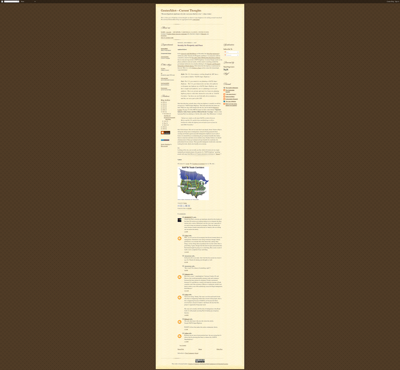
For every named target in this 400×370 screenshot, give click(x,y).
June (165, 121)
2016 (163, 106)
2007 (163, 111)
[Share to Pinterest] (189, 206)
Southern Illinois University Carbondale (177, 34)
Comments (228, 55)
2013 (163, 108)
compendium (195, 19)
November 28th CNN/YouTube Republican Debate (206, 58)
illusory (218, 154)
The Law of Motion (231, 101)
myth (187, 164)
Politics (185, 203)
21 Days (163, 68)
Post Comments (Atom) (191, 353)
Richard (186, 319)
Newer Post (181, 349)
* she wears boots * (231, 94)
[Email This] (179, 206)
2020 (163, 102)
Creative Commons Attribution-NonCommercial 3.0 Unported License (208, 364)
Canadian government (198, 164)
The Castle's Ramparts (232, 87)
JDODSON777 (188, 217)
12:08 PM (186, 315)
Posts (227, 52)
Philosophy (203, 34)
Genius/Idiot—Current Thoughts (181, 10)
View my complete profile (167, 37)
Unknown (187, 274)
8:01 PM (186, 262)
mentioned (216, 54)
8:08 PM (186, 270)
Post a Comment (183, 345)
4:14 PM (186, 329)
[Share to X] (184, 206)
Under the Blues (230, 96)
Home (200, 349)
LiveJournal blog (165, 83)
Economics (164, 35)
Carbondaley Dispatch (232, 99)
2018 (163, 104)
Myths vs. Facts (196, 68)
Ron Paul (209, 54)
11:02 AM (186, 252)
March (165, 125)
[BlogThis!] (181, 206)
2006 (163, 127)
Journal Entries (165, 56)
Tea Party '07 (167, 115)
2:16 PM (186, 231)
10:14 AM (186, 290)
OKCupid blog (164, 78)
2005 (163, 128)
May (165, 123)
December (166, 113)
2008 (163, 109)
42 (161, 73)
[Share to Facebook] (186, 206)
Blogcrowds (164, 146)
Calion (168, 32)
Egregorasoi (164, 88)
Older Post (219, 349)
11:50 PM (186, 341)
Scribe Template (165, 144)
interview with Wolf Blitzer (188, 54)
